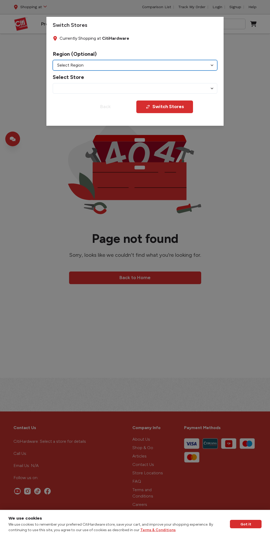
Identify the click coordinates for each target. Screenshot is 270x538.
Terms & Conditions (158, 530)
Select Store (68, 77)
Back (105, 106)
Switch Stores (168, 106)
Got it (245, 524)
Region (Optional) (75, 54)
